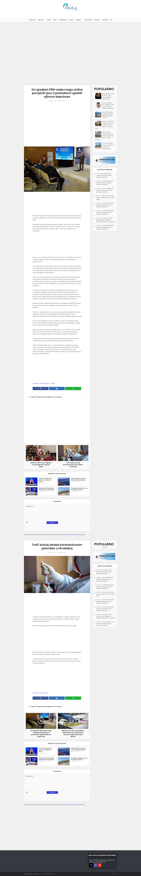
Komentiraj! (29, 506)
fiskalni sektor (45, 383)
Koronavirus (44, 693)
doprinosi (36, 383)
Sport (55, 20)
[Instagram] (91, 865)
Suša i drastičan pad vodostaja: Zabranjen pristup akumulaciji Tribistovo (103, 175)
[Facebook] (95, 865)
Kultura (71, 20)
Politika (49, 20)
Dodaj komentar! (62, 101)
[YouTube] (100, 865)
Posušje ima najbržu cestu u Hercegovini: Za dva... (79, 489)
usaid (53, 383)
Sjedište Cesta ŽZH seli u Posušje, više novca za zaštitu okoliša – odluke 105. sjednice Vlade (104, 124)
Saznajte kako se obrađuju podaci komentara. (71, 534)
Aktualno (40, 20)
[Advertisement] (49, 53)
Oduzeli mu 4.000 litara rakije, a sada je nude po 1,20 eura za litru (105, 197)
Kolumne (96, 20)
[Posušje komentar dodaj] (104, 160)
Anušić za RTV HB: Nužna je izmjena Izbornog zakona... (47, 489)
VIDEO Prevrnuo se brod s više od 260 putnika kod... (78, 479)
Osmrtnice (105, 20)
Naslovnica (32, 20)
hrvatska (36, 693)
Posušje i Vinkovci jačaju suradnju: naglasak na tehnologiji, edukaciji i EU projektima (105, 219)
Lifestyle (78, 20)
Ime (27, 522)
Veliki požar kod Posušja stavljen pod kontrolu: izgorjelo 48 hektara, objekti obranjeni (104, 135)
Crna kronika (88, 20)
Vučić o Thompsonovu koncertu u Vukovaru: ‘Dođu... (45, 480)
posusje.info (42, 874)
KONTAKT (114, 874)
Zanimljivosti (63, 20)
